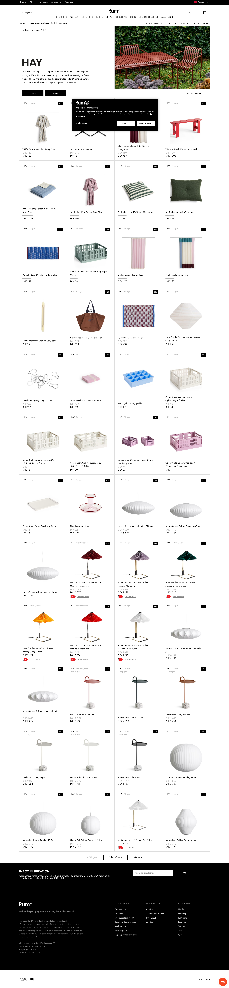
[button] (202, 2)
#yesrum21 (151, 918)
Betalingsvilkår (120, 926)
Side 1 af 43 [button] (114, 857)
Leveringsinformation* (124, 918)
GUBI (31, 927)
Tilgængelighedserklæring (125, 935)
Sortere (55, 93)
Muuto (25, 927)
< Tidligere (92, 857)
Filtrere (33, 93)
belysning (31, 924)
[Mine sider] (189, 12)
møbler (24, 924)
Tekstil (180, 930)
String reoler (28, 930)
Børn (180, 935)
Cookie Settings (81, 123)
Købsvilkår (119, 914)
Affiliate (149, 922)
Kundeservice (120, 909)
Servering (182, 922)
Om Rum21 (151, 909)
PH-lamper (40, 930)
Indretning (182, 918)
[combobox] (201, 2)
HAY (48, 927)
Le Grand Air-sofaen (71, 930)
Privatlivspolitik (121, 930)
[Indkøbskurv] (204, 12)
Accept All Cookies (145, 123)
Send (183, 872)
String (36, 927)
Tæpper (181, 926)
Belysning (182, 914)
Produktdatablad (83, 596)
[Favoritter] (197, 12)
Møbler (181, 909)
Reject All (125, 123)
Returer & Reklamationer (125, 922)
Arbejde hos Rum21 (155, 914)
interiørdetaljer (44, 924)
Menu (42, 927)
